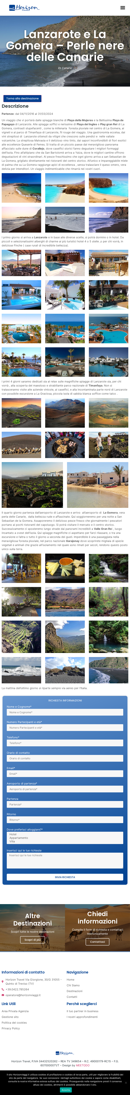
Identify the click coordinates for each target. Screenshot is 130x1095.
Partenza (12, 798)
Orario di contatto (18, 752)
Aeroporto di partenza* (22, 783)
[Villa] (64, 841)
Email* (11, 768)
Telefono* (13, 737)
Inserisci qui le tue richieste (24, 850)
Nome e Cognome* (19, 706)
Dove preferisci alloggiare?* (25, 829)
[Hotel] (64, 834)
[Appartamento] (64, 838)
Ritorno (11, 814)
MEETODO (83, 1065)
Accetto (66, 1090)
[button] (123, 8)
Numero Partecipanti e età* (24, 722)
